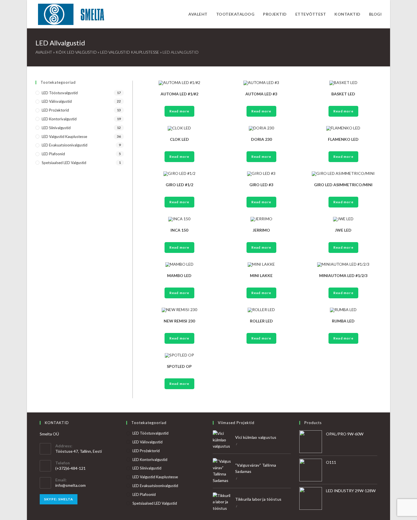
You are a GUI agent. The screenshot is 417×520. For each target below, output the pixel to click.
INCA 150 (179, 230)
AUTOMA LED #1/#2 (179, 93)
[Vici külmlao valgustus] (222, 439)
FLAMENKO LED (343, 139)
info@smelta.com (70, 485)
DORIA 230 (261, 139)
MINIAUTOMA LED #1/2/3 (343, 275)
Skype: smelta (58, 499)
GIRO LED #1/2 (179, 184)
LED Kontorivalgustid (59, 119)
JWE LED (343, 230)
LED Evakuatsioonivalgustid (64, 145)
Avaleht (43, 52)
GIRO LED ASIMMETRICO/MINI (343, 184)
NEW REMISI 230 (179, 320)
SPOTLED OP (179, 366)
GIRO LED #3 (261, 184)
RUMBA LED (343, 320)
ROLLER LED (261, 320)
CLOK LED (179, 139)
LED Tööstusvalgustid (60, 93)
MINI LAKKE (261, 275)
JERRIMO (261, 230)
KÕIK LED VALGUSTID (76, 52)
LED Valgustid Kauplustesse (129, 52)
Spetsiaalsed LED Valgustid (64, 162)
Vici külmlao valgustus (256, 437)
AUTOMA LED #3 (261, 93)
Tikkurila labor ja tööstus (258, 499)
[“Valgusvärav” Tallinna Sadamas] (222, 471)
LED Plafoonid (53, 154)
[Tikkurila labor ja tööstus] (222, 501)
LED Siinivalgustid (56, 127)
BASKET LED (343, 93)
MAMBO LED (179, 275)
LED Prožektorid (55, 110)
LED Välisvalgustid (57, 101)
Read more (179, 111)
